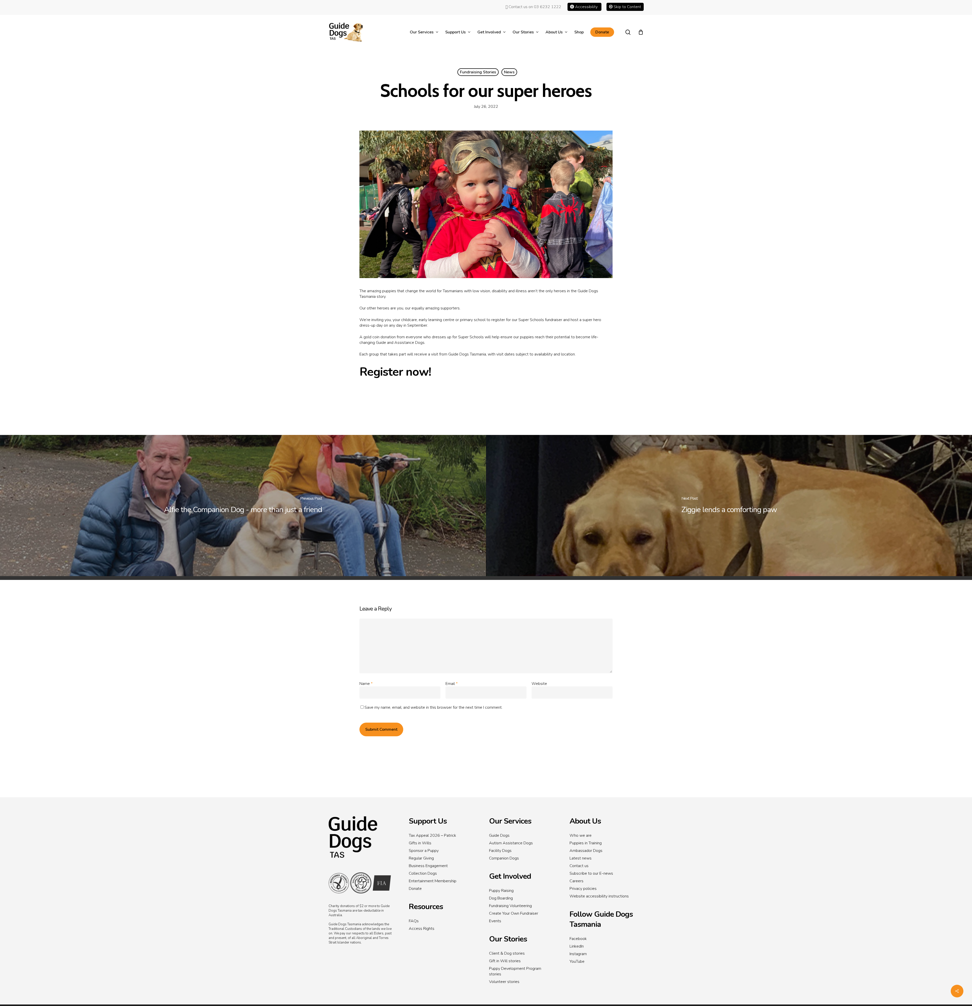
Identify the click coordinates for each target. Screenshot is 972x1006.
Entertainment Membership (432, 881)
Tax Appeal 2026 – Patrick (432, 835)
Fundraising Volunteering (510, 906)
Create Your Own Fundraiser (513, 913)
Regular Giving (421, 858)
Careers (576, 881)
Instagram (578, 954)
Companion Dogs (504, 858)
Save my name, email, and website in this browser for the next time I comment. (433, 707)
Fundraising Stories (478, 72)
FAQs (414, 921)
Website (539, 683)
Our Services (510, 821)
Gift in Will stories (505, 961)
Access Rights (421, 928)
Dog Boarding (501, 898)
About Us (585, 821)
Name (366, 683)
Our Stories (508, 939)
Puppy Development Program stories (515, 971)
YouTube (577, 961)
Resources (426, 907)
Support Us (428, 821)
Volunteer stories (504, 981)
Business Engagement (428, 866)
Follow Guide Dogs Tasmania (601, 919)
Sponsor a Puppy (424, 850)
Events (495, 921)
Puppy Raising (501, 890)
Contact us (579, 866)
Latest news (581, 858)
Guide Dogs (499, 835)
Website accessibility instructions (599, 896)
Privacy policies (583, 888)
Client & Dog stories (507, 953)
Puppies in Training (586, 843)
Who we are (581, 835)
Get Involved (510, 876)
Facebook (578, 938)
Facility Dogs (500, 850)
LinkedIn (577, 946)
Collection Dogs (423, 873)
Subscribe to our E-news (591, 873)
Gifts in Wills (420, 843)
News (509, 72)
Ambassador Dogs (586, 850)
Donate (415, 888)
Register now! (395, 372)
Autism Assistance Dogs (511, 843)
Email (452, 683)
